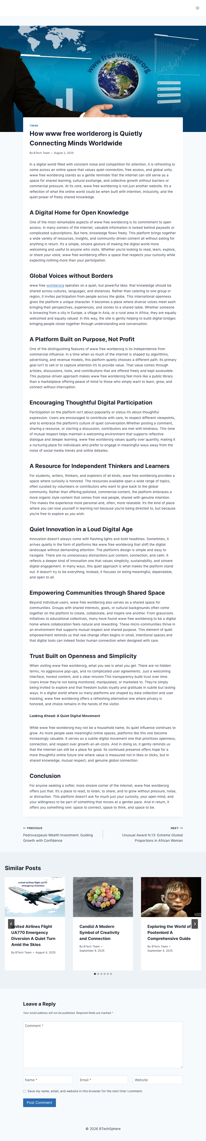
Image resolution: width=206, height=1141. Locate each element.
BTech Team (42, 152)
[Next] (195, 924)
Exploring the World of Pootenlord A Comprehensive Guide (169, 932)
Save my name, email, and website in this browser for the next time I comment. (85, 1091)
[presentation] (35, 897)
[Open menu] (197, 8)
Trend (34, 125)
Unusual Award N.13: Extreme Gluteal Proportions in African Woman (152, 834)
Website (141, 1080)
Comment (34, 1026)
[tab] (95, 974)
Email (85, 1080)
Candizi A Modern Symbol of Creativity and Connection (99, 932)
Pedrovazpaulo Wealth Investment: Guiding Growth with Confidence (58, 834)
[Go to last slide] (11, 924)
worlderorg (55, 285)
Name (31, 1080)
